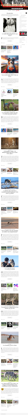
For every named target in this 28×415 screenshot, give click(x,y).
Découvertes (13, 111)
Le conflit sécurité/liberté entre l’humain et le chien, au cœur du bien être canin (23, 26)
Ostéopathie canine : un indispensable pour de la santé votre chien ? (10, 152)
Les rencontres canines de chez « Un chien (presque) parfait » (10, 113)
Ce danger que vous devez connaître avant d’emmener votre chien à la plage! (9, 192)
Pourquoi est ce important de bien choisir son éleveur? (9, 307)
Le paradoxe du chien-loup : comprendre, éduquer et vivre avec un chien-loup (23, 17)
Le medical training (9, 93)
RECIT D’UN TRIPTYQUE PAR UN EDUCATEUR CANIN (15, 212)
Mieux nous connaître (22, 42)
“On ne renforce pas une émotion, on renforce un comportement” (9, 231)
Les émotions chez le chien (10, 345)
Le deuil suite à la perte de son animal (10, 34)
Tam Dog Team (3, 86)
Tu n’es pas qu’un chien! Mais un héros (10, 75)
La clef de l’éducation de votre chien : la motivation (3, 251)
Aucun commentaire (17, 86)
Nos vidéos (13, 10)
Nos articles (9, 10)
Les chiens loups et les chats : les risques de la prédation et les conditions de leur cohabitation (15, 365)
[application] (23, 34)
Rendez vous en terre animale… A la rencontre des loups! (15, 173)
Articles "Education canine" (8, 111)
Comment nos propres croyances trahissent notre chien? (3, 51)
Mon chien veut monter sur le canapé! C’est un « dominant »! (15, 251)
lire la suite (9, 163)
